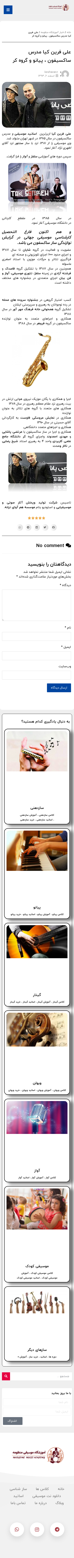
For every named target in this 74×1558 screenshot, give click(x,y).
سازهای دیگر (37, 1350)
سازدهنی (37, 808)
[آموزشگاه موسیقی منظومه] (58, 7)
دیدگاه (65, 585)
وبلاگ (59, 1503)
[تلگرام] (57, 1529)
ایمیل (66, 647)
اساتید (18, 1496)
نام (68, 628)
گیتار (37, 995)
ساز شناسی (18, 1489)
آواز (37, 1170)
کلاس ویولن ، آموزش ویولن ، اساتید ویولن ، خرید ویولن (37, 1090)
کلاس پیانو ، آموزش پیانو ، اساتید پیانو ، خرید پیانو (37, 914)
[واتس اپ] (17, 1529)
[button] (53, 527)
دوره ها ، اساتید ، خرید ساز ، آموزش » (37, 1356)
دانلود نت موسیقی (46, 1496)
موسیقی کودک (37, 1266)
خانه (69, 32)
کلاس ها (42, 1489)
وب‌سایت (65, 666)
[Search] (6, 1376)
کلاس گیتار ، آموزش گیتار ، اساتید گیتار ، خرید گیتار (37, 1002)
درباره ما (41, 1503)
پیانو (37, 907)
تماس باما (18, 1503)
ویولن (37, 1083)
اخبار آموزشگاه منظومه (52, 32)
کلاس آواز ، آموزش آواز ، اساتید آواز (37, 1177)
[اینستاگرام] (37, 1529)
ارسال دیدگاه (59, 688)
